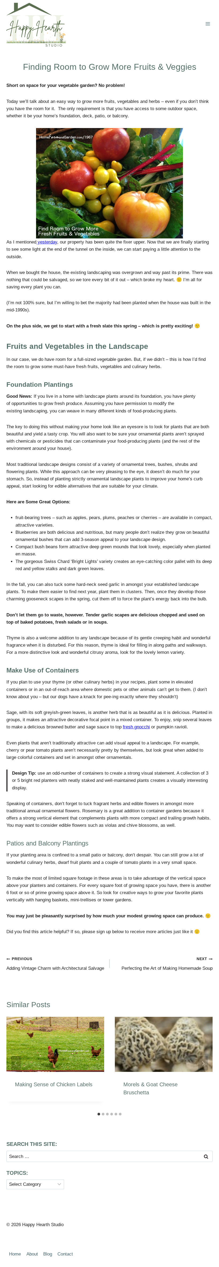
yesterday (46, 242)
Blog (47, 1254)
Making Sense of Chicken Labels (53, 1084)
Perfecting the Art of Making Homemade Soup (167, 964)
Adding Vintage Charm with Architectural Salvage (55, 964)
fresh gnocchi (136, 726)
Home (15, 1254)
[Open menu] (208, 24)
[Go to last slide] (16, 1063)
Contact (65, 1254)
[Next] (203, 1063)
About (32, 1254)
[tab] (98, 1114)
